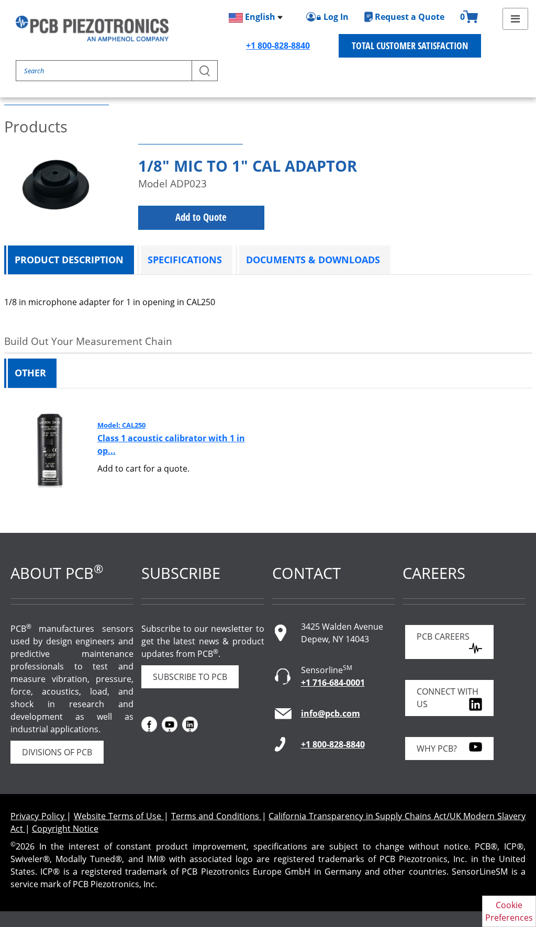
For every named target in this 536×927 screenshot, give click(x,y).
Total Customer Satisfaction (410, 45)
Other (30, 372)
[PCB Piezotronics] (92, 28)
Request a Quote (409, 17)
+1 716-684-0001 (333, 682)
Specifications (185, 259)
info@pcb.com (330, 713)
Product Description (69, 259)
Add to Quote (201, 217)
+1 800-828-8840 (278, 45)
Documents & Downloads (313, 259)
